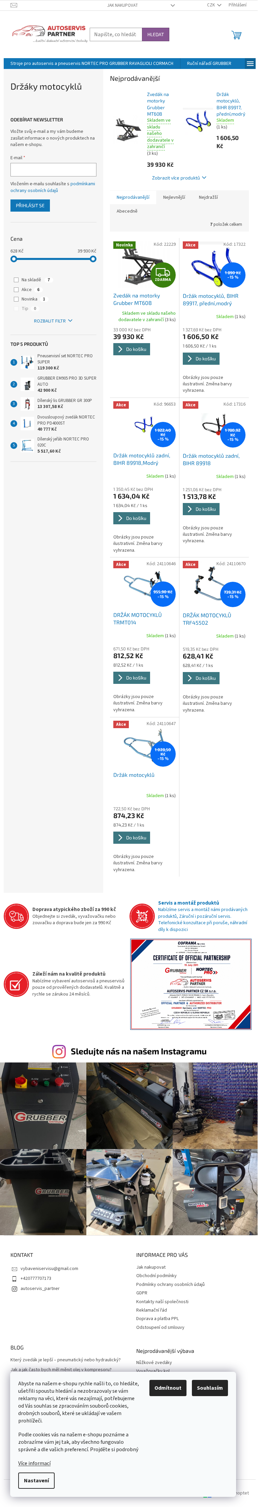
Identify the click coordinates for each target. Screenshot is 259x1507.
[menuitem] (92, 63)
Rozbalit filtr (50, 321)
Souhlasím (210, 1388)
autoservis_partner (40, 1288)
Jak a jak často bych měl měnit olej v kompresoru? (61, 1370)
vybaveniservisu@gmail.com (49, 1268)
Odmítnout (167, 1388)
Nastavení (36, 1480)
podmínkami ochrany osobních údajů (52, 187)
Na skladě (36, 280)
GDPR (141, 1293)
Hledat (155, 34)
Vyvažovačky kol (153, 1371)
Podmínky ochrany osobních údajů (170, 1284)
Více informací (34, 1463)
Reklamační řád (151, 1310)
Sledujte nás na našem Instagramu (139, 1051)
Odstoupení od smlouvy (160, 1327)
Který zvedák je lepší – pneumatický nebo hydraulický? (65, 1360)
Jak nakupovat (122, 5)
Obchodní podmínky (156, 1275)
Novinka (33, 299)
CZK (211, 5)
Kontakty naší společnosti (162, 1301)
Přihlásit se (30, 205)
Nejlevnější (174, 197)
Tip (29, 308)
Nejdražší (208, 197)
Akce (30, 289)
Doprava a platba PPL (157, 1318)
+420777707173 (36, 1278)
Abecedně (127, 211)
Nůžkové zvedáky (154, 1362)
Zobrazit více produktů (176, 178)
